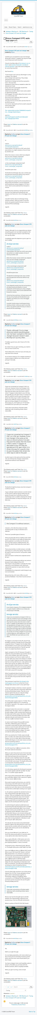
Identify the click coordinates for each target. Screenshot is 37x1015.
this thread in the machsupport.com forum (17, 682)
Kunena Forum (22, 1004)
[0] (18, 916)
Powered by (14, 1004)
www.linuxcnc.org (27, 27)
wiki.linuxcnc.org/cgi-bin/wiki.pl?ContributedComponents (13, 146)
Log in (9, 124)
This (6, 110)
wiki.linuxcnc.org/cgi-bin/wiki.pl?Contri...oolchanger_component (13, 159)
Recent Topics (12, 27)
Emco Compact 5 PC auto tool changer (16, 50)
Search (19, 27)
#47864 (26, 376)
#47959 (15, 938)
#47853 (26, 130)
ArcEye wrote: (13, 244)
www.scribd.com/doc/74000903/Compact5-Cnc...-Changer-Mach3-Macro (18, 111)
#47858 (15, 320)
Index (5, 27)
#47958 (26, 593)
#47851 (26, 46)
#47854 (15, 220)
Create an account (17, 124)
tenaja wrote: (12, 614)
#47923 (15, 477)
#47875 (15, 424)
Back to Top (32, 1011)
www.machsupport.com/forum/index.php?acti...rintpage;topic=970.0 (16, 117)
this (12, 71)
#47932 (15, 513)
